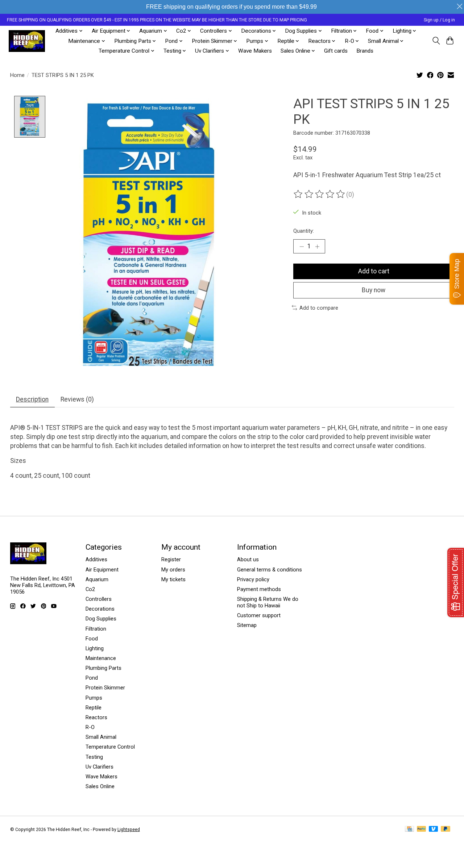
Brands (364, 51)
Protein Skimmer (105, 687)
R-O (90, 727)
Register (171, 559)
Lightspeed (128, 829)
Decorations (100, 609)
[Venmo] (433, 829)
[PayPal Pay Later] (445, 829)
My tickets (173, 579)
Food (92, 638)
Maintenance (101, 658)
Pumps (94, 698)
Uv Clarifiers (99, 766)
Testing (94, 757)
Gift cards (336, 51)
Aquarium (97, 579)
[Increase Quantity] (317, 246)
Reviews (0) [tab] (77, 399)
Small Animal (101, 737)
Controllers (99, 599)
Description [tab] (32, 399)
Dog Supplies (101, 618)
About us (248, 559)
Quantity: (303, 231)
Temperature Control (110, 747)
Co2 (90, 589)
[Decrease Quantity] (302, 246)
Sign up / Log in (439, 20)
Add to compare (318, 308)
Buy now (373, 290)
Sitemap (247, 625)
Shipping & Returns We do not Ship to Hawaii (267, 602)
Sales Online (100, 786)
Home (17, 75)
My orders (173, 569)
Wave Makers (255, 51)
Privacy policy (253, 579)
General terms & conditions (269, 569)
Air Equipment (102, 569)
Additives (96, 559)
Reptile (94, 707)
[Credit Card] (409, 829)
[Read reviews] (319, 194)
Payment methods (259, 589)
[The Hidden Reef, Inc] (27, 41)
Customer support (259, 615)
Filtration (96, 629)
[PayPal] (421, 829)
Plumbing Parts (103, 668)
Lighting (95, 648)
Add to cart (373, 271)
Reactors (96, 717)
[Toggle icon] (436, 40)
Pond (92, 678)
